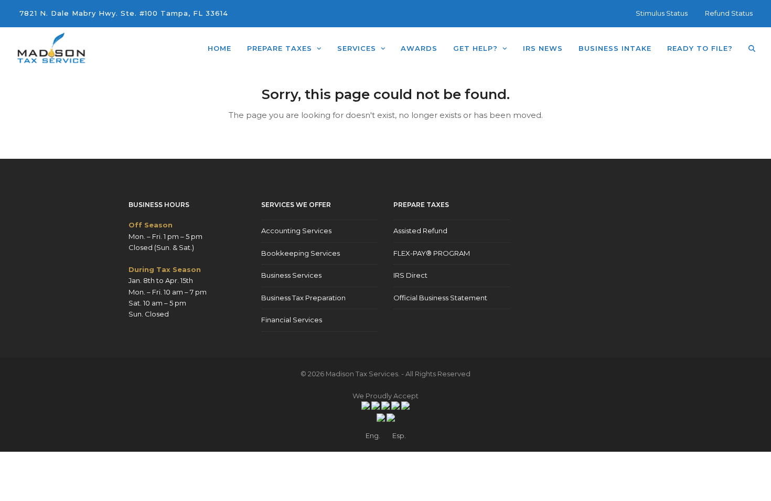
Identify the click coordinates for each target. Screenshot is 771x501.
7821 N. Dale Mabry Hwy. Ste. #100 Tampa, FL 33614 (123, 13)
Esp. (399, 435)
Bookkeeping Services (300, 253)
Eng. (373, 435)
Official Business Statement (440, 297)
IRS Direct (410, 275)
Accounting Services (296, 230)
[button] (752, 48)
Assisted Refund (420, 230)
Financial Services (291, 319)
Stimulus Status (662, 13)
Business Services (291, 275)
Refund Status (729, 13)
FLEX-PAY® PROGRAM (431, 253)
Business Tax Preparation (303, 297)
